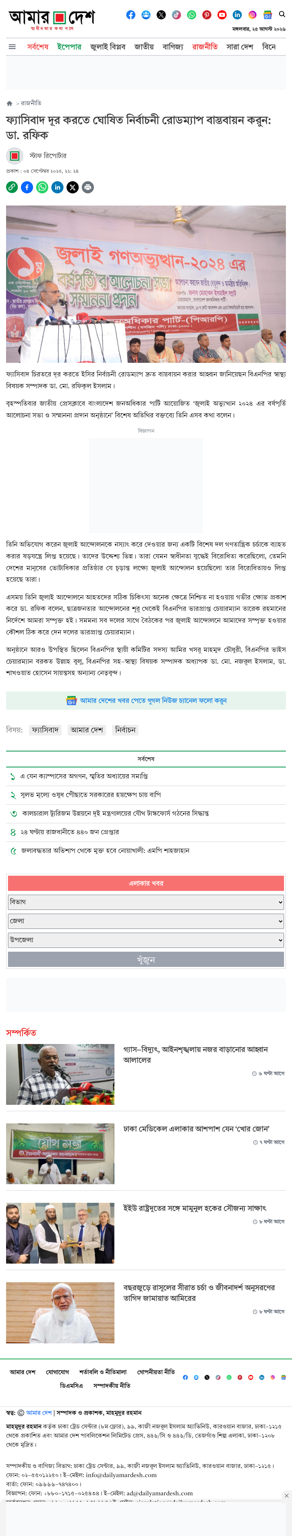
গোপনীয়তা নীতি (156, 1372)
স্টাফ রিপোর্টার (48, 156)
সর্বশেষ (146, 758)
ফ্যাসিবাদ (45, 730)
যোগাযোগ (57, 1372)
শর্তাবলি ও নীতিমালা (103, 1372)
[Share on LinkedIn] (57, 187)
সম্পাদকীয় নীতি (112, 1385)
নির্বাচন (125, 730)
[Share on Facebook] (27, 187)
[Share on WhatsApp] (42, 187)
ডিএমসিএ (71, 1385)
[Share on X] (73, 187)
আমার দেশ (87, 730)
